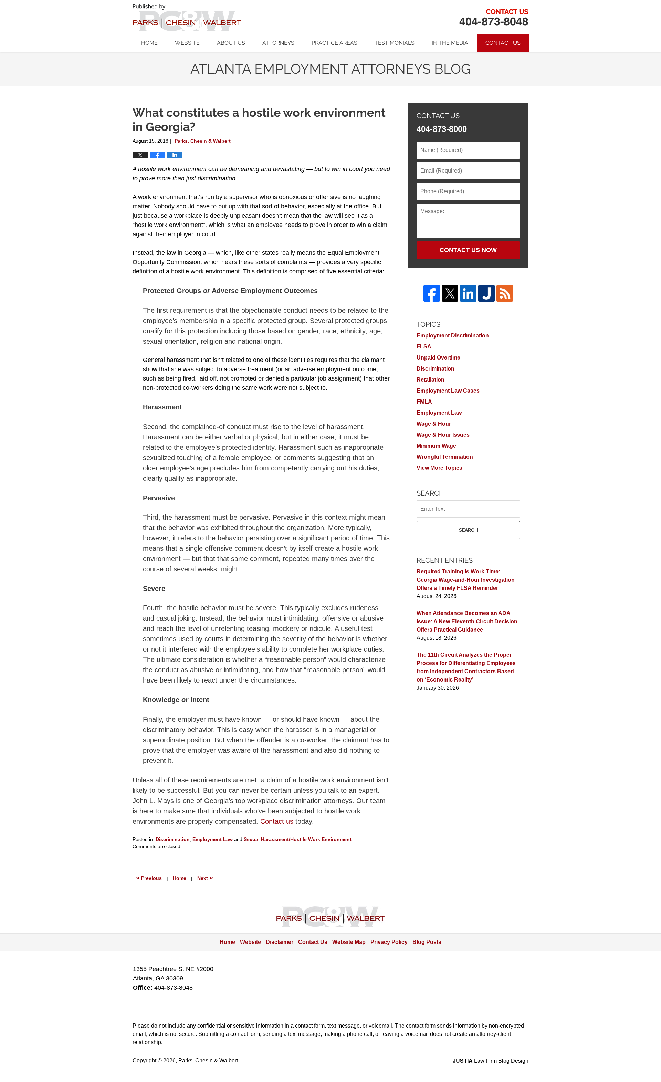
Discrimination (173, 839)
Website (187, 43)
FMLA (424, 402)
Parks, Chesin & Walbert (493, 17)
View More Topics (439, 468)
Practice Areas (334, 43)
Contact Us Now (468, 250)
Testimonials (395, 43)
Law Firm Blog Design (490, 1061)
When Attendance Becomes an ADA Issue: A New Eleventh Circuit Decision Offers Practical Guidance (467, 621)
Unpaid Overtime (438, 358)
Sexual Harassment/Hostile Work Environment (298, 839)
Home (149, 43)
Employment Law (212, 839)
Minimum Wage (436, 446)
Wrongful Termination (445, 457)
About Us (231, 43)
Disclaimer (279, 942)
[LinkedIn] (468, 293)
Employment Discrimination (453, 336)
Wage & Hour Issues (443, 435)
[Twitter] (450, 293)
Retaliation (430, 380)
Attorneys (278, 43)
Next (205, 877)
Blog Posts (426, 942)
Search (468, 530)
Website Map (349, 942)
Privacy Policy (389, 942)
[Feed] (504, 293)
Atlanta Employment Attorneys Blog (187, 17)
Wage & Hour (434, 424)
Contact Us (503, 43)
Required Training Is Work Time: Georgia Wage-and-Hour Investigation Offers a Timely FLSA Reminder (466, 580)
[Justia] (486, 293)
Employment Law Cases (448, 391)
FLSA (424, 347)
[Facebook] (431, 293)
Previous (149, 877)
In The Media (450, 43)
